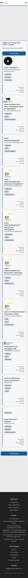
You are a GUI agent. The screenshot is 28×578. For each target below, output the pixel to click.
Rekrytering (14, 555)
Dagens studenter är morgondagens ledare (14, 527)
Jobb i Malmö (14, 510)
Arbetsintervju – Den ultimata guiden (14, 540)
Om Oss (14, 550)
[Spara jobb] (22, 84)
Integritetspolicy (13, 560)
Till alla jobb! (14, 53)
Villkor (14, 557)
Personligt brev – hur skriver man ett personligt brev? (14, 536)
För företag (14, 552)
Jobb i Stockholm (14, 505)
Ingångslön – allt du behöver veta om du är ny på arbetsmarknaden (14, 531)
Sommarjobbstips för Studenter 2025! (14, 522)
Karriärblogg (14, 519)
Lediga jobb (14, 502)
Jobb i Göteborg (14, 507)
